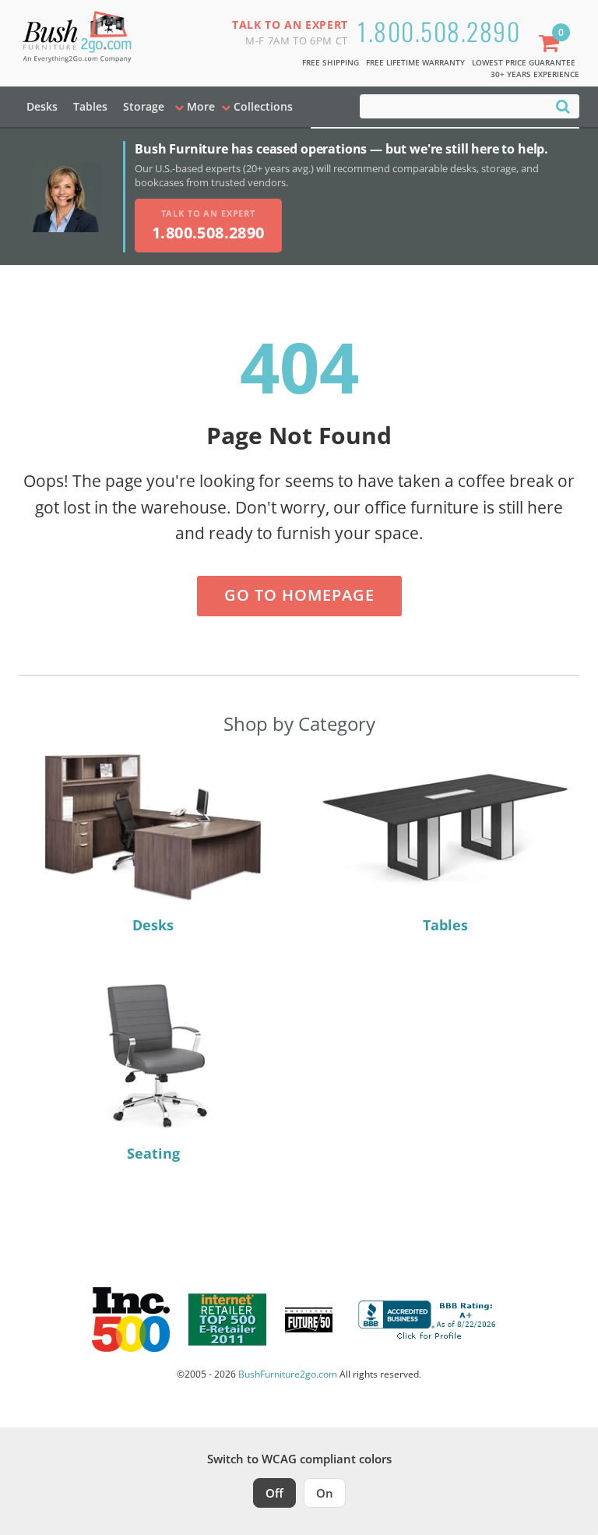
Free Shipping (330, 62)
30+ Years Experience (535, 74)
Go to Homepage (299, 594)
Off (274, 1493)
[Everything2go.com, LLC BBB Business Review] (429, 1318)
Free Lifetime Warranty (415, 62)
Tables (90, 106)
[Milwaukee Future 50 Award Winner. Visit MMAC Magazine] (308, 1319)
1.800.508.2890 (438, 30)
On (324, 1493)
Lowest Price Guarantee (523, 62)
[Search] (563, 105)
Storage (143, 106)
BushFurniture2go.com (287, 1374)
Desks (42, 106)
